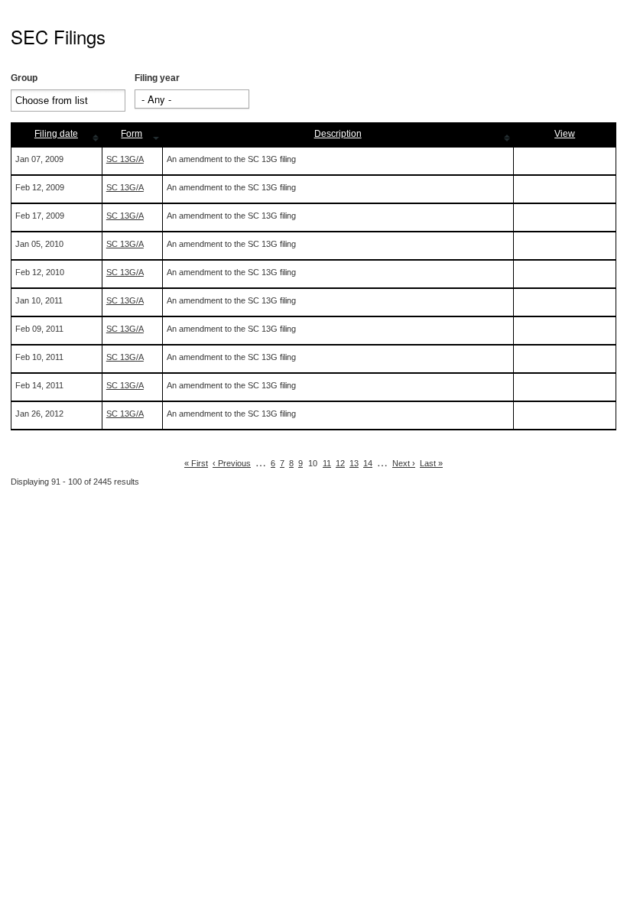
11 (327, 463)
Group (24, 78)
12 (340, 463)
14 (367, 463)
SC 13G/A (125, 159)
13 (354, 463)
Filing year (157, 78)
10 (312, 463)
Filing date (56, 133)
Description (338, 133)
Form (131, 133)
